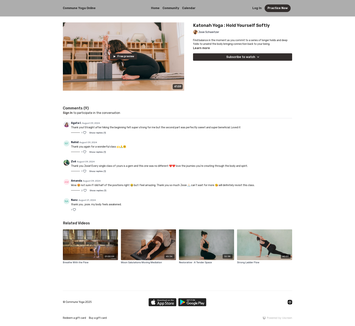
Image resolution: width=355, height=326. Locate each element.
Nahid (75, 142)
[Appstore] (162, 302)
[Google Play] (192, 302)
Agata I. (76, 123)
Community (171, 8)
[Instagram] (290, 302)
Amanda (76, 180)
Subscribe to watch (240, 57)
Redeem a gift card (74, 318)
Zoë (73, 161)
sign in (68, 113)
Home (155, 8)
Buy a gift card (98, 318)
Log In (257, 8)
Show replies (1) (97, 132)
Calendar (189, 8)
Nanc (74, 200)
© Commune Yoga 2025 (77, 302)
